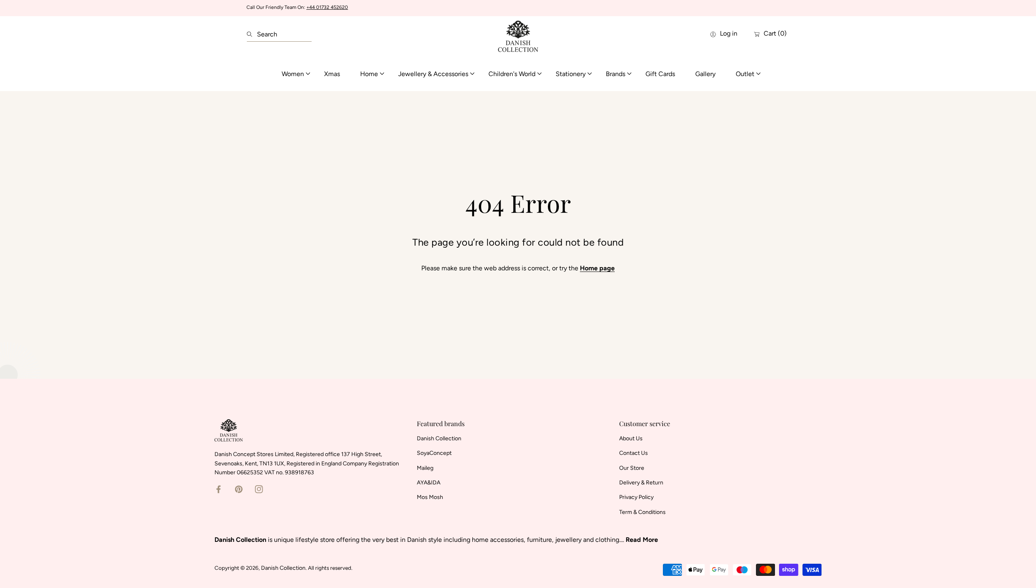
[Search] (252, 34)
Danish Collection (283, 568)
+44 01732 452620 (327, 7)
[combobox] (279, 34)
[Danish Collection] (518, 34)
